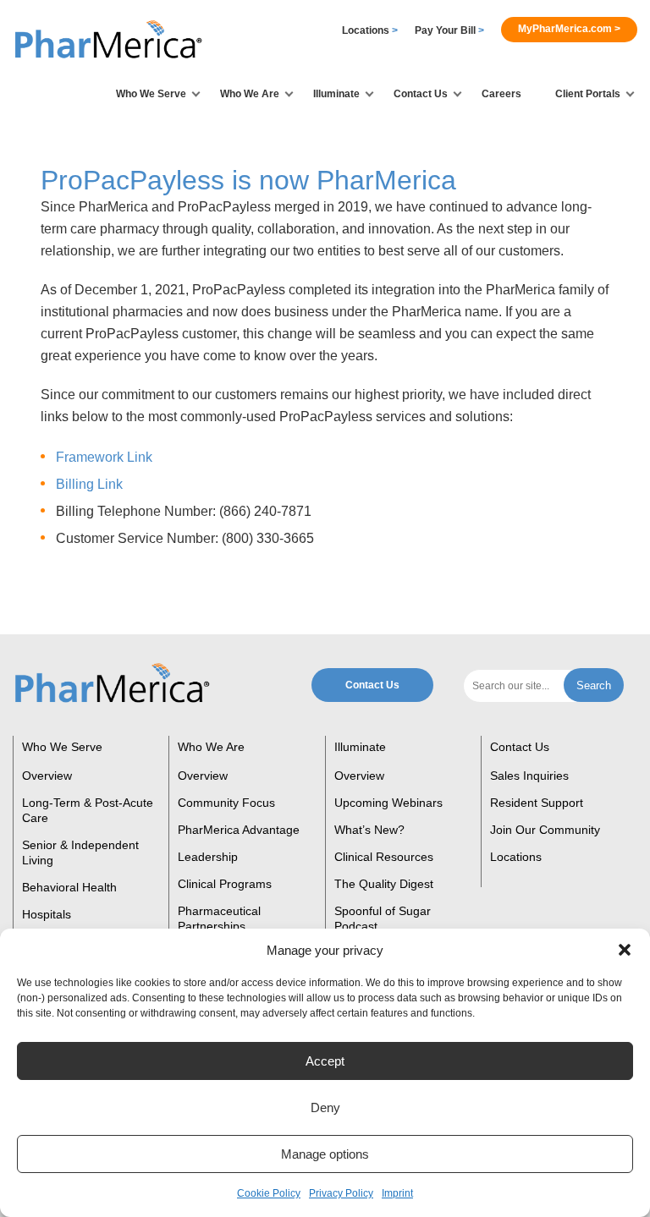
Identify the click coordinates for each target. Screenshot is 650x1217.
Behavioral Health (69, 887)
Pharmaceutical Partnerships (219, 918)
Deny (325, 1107)
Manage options (325, 1154)
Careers (501, 94)
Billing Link (89, 484)
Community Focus (226, 802)
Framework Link (104, 457)
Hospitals (46, 914)
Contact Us (372, 685)
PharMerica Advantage (239, 829)
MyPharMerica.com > (569, 29)
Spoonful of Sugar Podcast (382, 918)
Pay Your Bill (449, 30)
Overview (47, 775)
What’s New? (369, 829)
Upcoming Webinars (388, 802)
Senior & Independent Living (80, 852)
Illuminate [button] (336, 94)
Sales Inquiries (529, 775)
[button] (624, 949)
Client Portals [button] (587, 94)
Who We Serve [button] (151, 94)
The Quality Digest (383, 884)
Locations (370, 30)
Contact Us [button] (421, 94)
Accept (325, 1061)
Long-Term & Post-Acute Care (87, 810)
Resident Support (536, 802)
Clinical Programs (225, 884)
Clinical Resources (383, 856)
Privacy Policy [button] (341, 1193)
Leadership (208, 856)
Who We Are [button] (249, 94)
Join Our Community (545, 829)
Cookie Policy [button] (268, 1193)
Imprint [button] (397, 1193)
